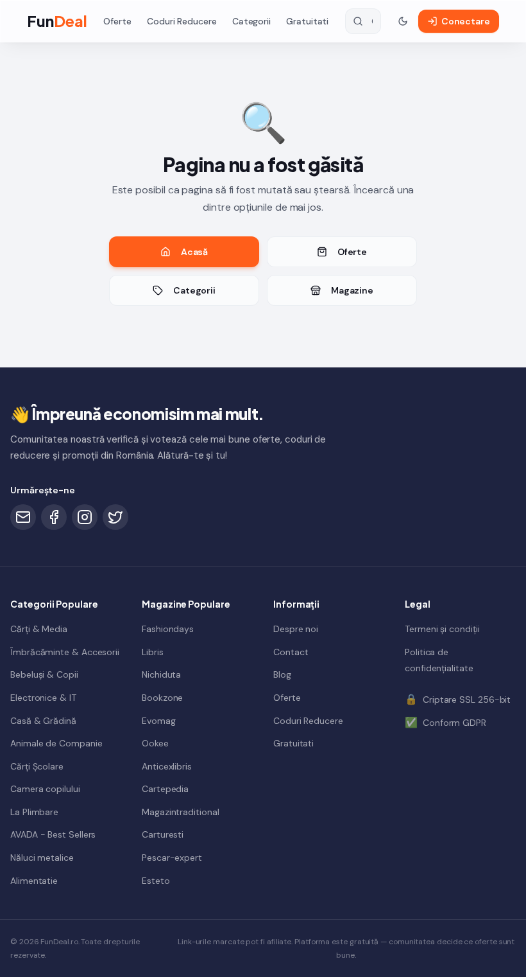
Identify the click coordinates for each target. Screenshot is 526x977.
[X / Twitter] (115, 517)
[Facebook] (54, 517)
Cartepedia (165, 789)
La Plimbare (34, 812)
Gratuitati (307, 21)
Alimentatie (34, 880)
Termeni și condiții (442, 629)
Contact (290, 652)
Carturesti (162, 834)
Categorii (251, 21)
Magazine (352, 290)
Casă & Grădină (43, 720)
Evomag (159, 720)
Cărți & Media (38, 629)
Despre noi (295, 629)
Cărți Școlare (37, 766)
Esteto (156, 880)
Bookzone (162, 697)
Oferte (117, 21)
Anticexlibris (167, 766)
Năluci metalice (42, 857)
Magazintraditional (180, 812)
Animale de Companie (56, 743)
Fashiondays (168, 629)
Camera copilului (45, 789)
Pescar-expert (172, 857)
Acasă (194, 252)
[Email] (23, 517)
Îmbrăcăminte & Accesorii (64, 652)
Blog (282, 674)
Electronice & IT (43, 697)
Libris (153, 652)
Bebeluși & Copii (44, 674)
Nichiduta (161, 674)
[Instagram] (85, 517)
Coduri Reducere (182, 21)
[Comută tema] (402, 21)
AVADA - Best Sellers (53, 834)
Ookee (155, 743)
